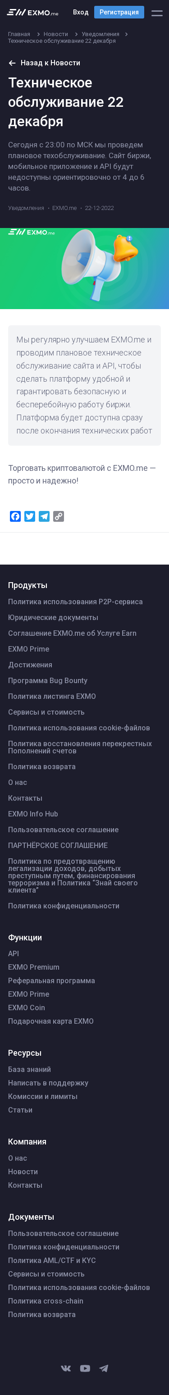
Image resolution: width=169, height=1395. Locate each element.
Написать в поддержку (48, 1083)
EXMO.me (64, 208)
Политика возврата (42, 766)
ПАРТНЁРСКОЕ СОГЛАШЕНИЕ (58, 845)
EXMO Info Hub (33, 814)
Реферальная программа (51, 981)
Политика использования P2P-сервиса (75, 602)
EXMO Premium (33, 967)
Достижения (30, 665)
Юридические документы (53, 617)
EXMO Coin (26, 1008)
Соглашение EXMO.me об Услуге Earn (72, 633)
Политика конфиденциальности (63, 906)
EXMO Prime (28, 649)
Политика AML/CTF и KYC (52, 1260)
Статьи (20, 1110)
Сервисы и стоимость (46, 712)
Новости (23, 1172)
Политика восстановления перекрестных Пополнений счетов (80, 747)
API (13, 953)
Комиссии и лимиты (43, 1096)
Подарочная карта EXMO (51, 1021)
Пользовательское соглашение (63, 830)
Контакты (25, 798)
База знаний (29, 1069)
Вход (81, 12)
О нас (17, 782)
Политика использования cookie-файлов (79, 728)
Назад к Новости (50, 63)
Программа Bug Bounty (47, 680)
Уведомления (26, 208)
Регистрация (119, 12)
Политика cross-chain (45, 1301)
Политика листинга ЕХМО (52, 696)
